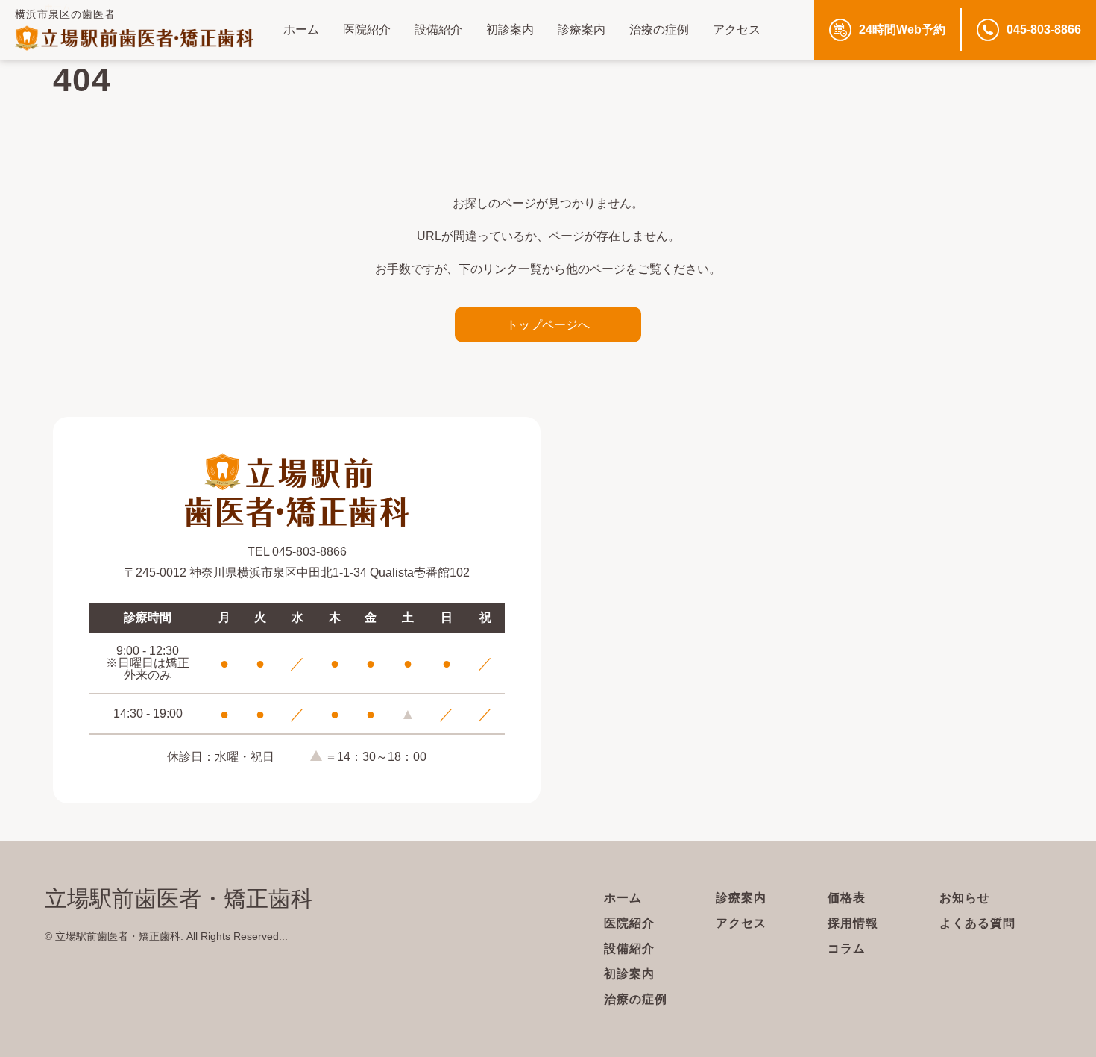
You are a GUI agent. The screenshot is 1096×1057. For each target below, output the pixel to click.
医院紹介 (367, 29)
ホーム (301, 29)
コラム (847, 948)
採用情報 (853, 923)
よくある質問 (977, 923)
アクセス (736, 29)
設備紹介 (438, 29)
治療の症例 (659, 29)
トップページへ (548, 324)
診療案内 (581, 29)
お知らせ (964, 897)
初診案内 (510, 29)
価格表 (847, 897)
